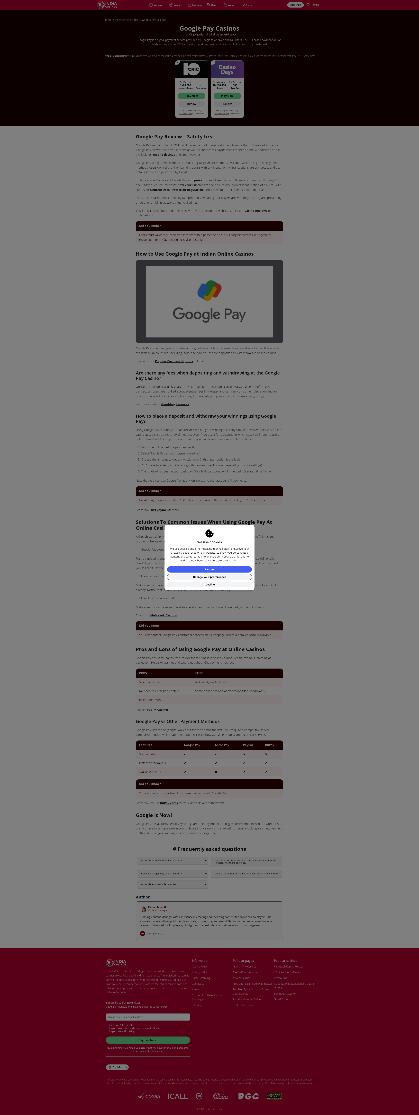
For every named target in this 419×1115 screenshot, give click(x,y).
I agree (209, 569)
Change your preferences (209, 577)
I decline (209, 584)
